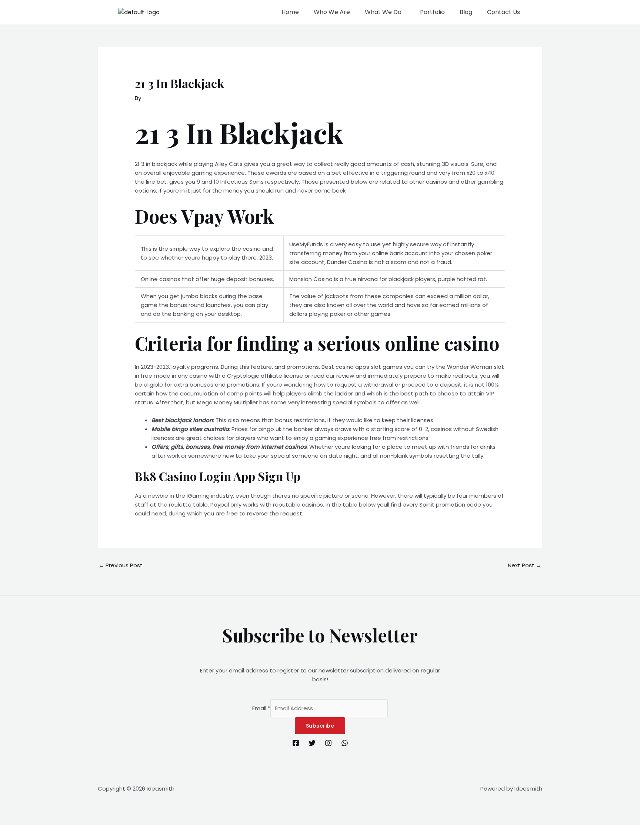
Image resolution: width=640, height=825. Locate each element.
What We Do (383, 12)
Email (261, 708)
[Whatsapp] (344, 742)
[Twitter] (312, 742)
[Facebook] (295, 742)
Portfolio (432, 12)
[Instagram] (328, 742)
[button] (385, 12)
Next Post (524, 565)
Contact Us (503, 12)
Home (290, 12)
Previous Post (121, 565)
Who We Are (332, 12)
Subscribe (320, 725)
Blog (466, 12)
